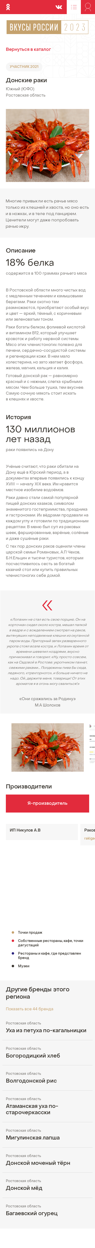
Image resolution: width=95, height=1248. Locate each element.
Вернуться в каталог (28, 50)
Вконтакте (59, 5)
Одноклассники (8, 5)
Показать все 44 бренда (29, 1009)
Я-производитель (47, 804)
